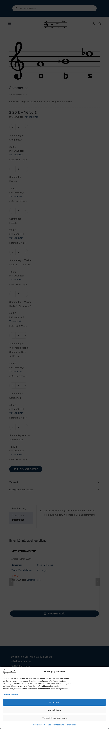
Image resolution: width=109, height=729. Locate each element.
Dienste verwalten (11, 694)
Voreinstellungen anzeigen (54, 718)
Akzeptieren (54, 702)
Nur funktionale (54, 710)
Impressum (71, 725)
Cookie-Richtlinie (39, 725)
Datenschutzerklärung (56, 725)
